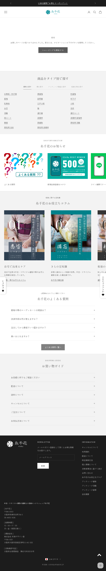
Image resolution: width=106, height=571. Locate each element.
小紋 (72, 103)
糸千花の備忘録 (57, 280)
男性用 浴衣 (9, 127)
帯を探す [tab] (40, 87)
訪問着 (40, 98)
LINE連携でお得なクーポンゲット (53, 3)
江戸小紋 (41, 103)
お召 (6, 108)
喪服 (6, 122)
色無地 (7, 103)
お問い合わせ (87, 473)
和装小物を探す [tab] (77, 87)
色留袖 (73, 94)
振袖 (6, 98)
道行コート (75, 113)
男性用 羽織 (75, 122)
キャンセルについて (90, 447)
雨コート (7, 118)
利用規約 (85, 451)
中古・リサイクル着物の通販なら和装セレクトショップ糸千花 (27, 503)
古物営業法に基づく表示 (92, 468)
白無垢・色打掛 (10, 94)
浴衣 (72, 108)
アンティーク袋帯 (89, 490)
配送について (87, 456)
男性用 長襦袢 (43, 127)
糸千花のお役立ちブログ (92, 477)
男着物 (40, 122)
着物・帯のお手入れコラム (15, 280)
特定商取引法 (87, 460)
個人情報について (89, 464)
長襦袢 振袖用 (76, 118)
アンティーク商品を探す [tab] (57, 87)
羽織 (6, 113)
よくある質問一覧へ (53, 347)
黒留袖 (40, 94)
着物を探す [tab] (27, 87)
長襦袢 (40, 118)
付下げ (73, 98)
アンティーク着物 (89, 481)
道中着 (40, 113)
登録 (43, 466)
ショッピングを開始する (53, 50)
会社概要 (85, 494)
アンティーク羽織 (89, 485)
